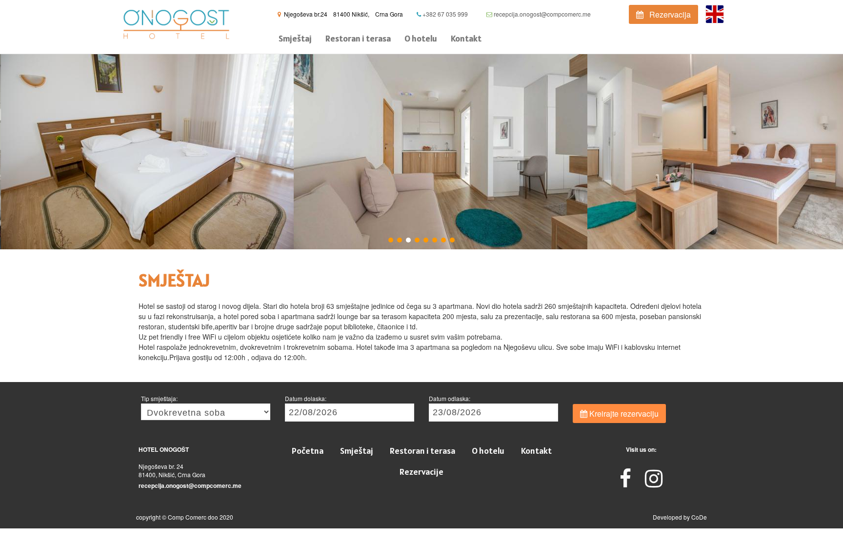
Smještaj (295, 38)
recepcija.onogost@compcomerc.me (541, 14)
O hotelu (420, 38)
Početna (307, 450)
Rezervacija (667, 14)
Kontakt (466, 38)
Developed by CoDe (680, 517)
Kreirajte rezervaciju (623, 413)
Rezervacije (421, 471)
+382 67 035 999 (444, 14)
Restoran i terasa (358, 38)
